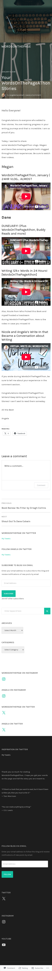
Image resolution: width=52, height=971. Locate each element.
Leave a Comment (33, 95)
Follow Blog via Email (14, 846)
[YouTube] (4, 945)
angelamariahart (16, 95)
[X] (4, 713)
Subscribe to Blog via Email (17, 565)
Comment (41, 485)
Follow (7, 874)
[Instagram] (4, 679)
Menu (49, 25)
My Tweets (6, 538)
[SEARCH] (47, 611)
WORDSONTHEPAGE (16, 46)
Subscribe (8, 594)
